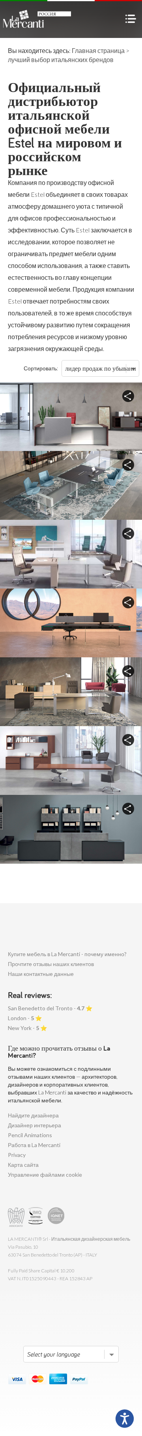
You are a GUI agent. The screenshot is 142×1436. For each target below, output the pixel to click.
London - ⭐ (25, 1018)
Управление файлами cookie (45, 1174)
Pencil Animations (30, 1135)
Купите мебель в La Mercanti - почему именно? (67, 954)
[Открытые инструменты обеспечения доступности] (124, 1418)
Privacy (17, 1154)
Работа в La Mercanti (34, 1145)
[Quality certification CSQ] (36, 1217)
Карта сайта (23, 1164)
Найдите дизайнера (33, 1115)
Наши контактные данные (41, 973)
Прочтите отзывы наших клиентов (51, 963)
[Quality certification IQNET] (56, 1217)
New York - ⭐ (27, 1028)
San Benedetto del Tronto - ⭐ (50, 1008)
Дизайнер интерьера (34, 1125)
